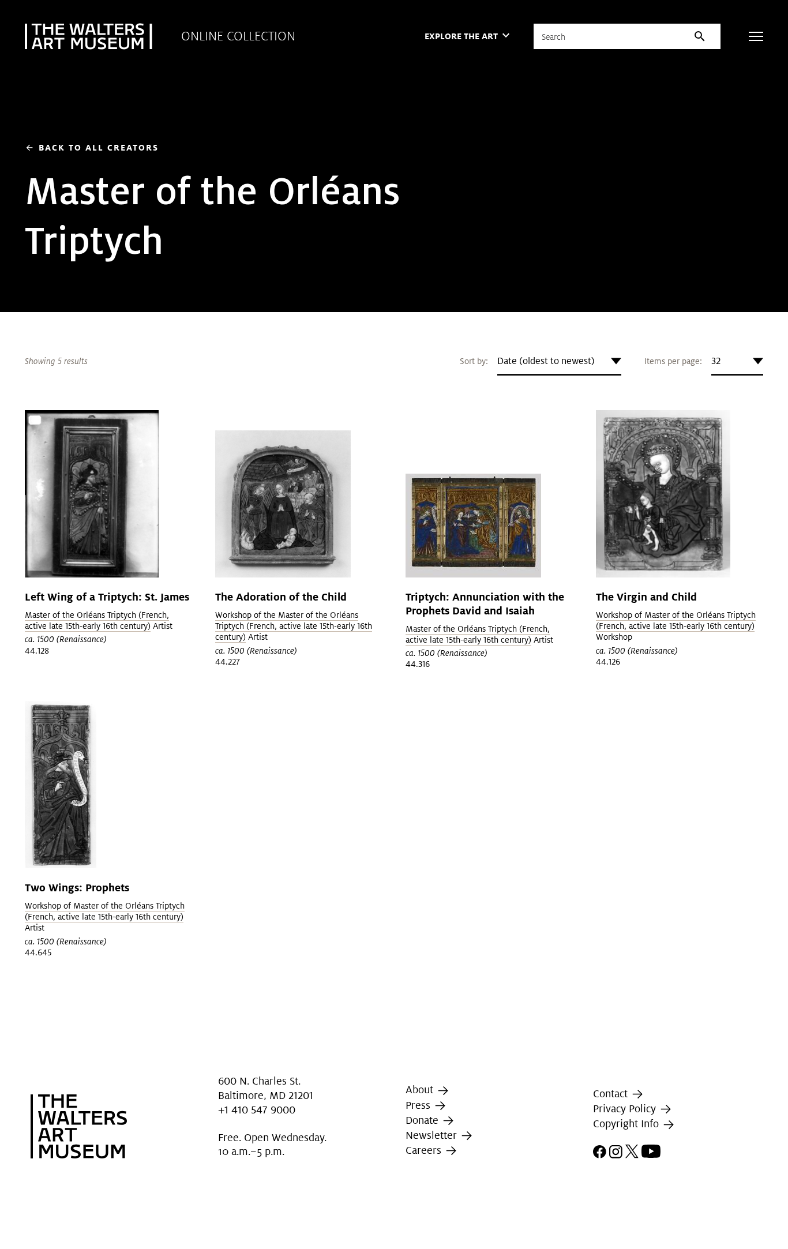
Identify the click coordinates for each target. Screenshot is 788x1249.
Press (419, 1105)
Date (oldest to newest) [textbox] (546, 361)
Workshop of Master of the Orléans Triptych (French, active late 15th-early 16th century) (676, 620)
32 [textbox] (716, 361)
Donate (423, 1120)
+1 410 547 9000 (256, 1109)
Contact (612, 1093)
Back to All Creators (92, 147)
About (421, 1089)
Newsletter (433, 1135)
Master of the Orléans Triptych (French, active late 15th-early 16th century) (97, 620)
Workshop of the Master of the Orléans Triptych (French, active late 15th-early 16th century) (293, 626)
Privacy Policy (626, 1108)
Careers (425, 1150)
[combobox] (559, 361)
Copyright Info (627, 1124)
